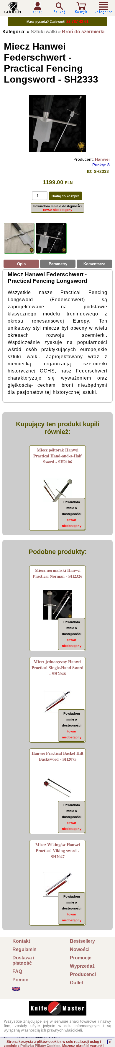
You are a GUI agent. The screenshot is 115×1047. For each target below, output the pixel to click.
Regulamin (24, 949)
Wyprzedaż (82, 966)
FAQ (17, 971)
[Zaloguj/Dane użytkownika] (37, 11)
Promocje (80, 957)
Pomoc (20, 979)
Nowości (79, 949)
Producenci (83, 974)
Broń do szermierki (83, 31)
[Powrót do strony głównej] (13, 11)
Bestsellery (82, 941)
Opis (21, 264)
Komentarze (94, 264)
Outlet (76, 982)
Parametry (58, 264)
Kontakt (21, 941)
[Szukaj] (59, 7)
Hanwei (102, 159)
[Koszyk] (81, 11)
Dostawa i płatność (23, 960)
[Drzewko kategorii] (103, 7)
